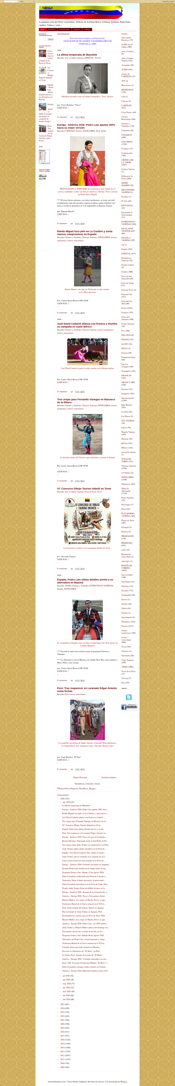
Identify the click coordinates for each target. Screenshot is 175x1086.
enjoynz (101, 1081)
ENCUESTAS (127, 205)
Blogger (124, 1081)
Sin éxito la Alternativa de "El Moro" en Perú (81, 951)
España (60, 588)
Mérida (124, 443)
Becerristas (126, 85)
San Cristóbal (127, 574)
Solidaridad (126, 595)
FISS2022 (125, 339)
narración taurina (128, 452)
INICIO (42, 29)
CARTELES (70, 130)
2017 (62, 1035)
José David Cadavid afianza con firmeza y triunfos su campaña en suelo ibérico (87, 325)
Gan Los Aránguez (125, 365)
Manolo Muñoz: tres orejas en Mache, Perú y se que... (84, 900)
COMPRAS (87, 29)
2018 (62, 1031)
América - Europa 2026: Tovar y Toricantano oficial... (84, 896)
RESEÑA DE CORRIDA (126, 566)
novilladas (125, 472)
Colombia (125, 130)
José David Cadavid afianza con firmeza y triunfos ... (83, 817)
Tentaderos (125, 621)
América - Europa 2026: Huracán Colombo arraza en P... (85, 970)
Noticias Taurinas (89, 237)
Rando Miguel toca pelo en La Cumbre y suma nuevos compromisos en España (84, 233)
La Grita (124, 411)
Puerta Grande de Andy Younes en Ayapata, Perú (82, 911)
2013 (62, 1051)
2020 (62, 1024)
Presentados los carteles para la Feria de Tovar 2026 (83, 915)
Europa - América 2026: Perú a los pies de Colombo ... (84, 837)
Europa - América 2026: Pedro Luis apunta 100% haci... (85, 809)
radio (123, 549)
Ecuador (124, 196)
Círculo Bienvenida (126, 117)
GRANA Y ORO (128, 382)
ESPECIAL (89, 57)
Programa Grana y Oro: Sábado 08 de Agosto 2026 (83, 935)
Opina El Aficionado (125, 489)
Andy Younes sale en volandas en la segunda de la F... (84, 856)
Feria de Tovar (90, 491)
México (124, 447)
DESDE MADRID (125, 184)
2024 (62, 1008)
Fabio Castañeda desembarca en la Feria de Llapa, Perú (84, 884)
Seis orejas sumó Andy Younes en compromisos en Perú (85, 844)
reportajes (125, 561)
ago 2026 (67, 802)
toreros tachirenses (105, 329)
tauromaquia (126, 617)
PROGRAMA (127, 543)
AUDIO (68, 585)
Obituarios (125, 484)
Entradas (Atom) (93, 783)
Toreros (98, 57)
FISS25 (124, 348)
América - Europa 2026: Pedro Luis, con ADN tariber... (85, 923)
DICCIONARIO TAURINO (127, 191)
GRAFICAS (126, 375)
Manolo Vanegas (128, 432)
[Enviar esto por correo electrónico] (76, 117)
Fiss (123, 330)
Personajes (125, 504)
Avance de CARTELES (126, 75)
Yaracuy (124, 678)
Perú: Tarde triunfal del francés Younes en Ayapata (83, 907)
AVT (123, 80)
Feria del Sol (126, 294)
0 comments (62, 117)
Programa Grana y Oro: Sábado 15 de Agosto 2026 (83, 872)
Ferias (123, 308)
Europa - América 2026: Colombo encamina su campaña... (86, 864)
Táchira (124, 603)
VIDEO (124, 666)
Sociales (124, 590)
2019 (62, 1027)
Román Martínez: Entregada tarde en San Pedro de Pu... (85, 840)
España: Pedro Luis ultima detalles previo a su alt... (83, 829)
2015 (62, 1043)
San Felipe (125, 581)
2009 (62, 1067)
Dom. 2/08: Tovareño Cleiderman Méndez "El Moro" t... (85, 962)
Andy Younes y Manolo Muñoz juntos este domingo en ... (85, 927)
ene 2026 (67, 999)
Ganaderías (126, 371)
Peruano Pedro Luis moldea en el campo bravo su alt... (84, 868)
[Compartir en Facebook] (82, 117)
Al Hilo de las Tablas (127, 45)
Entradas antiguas (109, 777)
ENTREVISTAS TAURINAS (101, 585)
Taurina (124, 612)
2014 (62, 1047)
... (58, 110)
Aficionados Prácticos (126, 38)
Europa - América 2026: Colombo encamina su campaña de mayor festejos (46, 112)
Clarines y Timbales (73, 237)
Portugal (125, 527)
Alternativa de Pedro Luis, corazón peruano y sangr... (84, 939)
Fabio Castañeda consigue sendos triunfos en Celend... (84, 966)
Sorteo (124, 599)
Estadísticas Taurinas (126, 259)
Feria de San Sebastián (126, 277)
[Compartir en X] (80, 117)
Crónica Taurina (128, 169)
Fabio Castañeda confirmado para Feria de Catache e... (84, 876)
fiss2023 (124, 344)
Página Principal (80, 777)
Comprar (125, 148)
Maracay (125, 438)
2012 (62, 1055)
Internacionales (127, 398)
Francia (79, 130)
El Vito (124, 201)
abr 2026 (66, 987)
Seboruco (125, 586)
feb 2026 (66, 995)
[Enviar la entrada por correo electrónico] (71, 117)
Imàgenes (125, 393)
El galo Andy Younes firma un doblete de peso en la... (84, 888)
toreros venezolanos (75, 240)
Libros (124, 427)
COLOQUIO (126, 134)
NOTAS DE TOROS (126, 460)
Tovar (99, 491)
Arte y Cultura (127, 51)
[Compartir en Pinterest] (84, 117)
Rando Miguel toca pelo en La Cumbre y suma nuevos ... (85, 813)
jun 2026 (66, 979)
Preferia (124, 531)
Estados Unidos (127, 264)
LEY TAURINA (127, 420)
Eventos (124, 271)
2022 (62, 1016)
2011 (62, 1059)
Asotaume (125, 65)
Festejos (124, 312)
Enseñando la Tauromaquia (126, 213)
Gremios (125, 389)
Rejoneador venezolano (126, 555)
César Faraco (126, 112)
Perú (98, 130)
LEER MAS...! (63, 107)
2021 (62, 1020)
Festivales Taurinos (125, 318)
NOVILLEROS (89, 130)
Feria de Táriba (127, 283)
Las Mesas (125, 416)
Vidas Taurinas (127, 660)
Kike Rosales (126, 405)
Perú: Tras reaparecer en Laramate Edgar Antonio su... (84, 833)
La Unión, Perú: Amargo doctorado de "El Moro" (82, 955)
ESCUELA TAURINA (125, 239)
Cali (123, 96)
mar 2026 (67, 991)
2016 (62, 1039)
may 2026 (67, 983)
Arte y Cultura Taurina (74, 57)
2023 (62, 1012)
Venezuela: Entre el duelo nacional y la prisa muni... (83, 880)
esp (122, 244)
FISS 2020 (125, 335)
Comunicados (127, 153)
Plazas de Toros (127, 520)
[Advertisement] (45, 218)
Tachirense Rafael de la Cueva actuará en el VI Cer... (84, 903)
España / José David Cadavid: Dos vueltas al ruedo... (83, 852)
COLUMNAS (126, 141)
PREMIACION (127, 536)
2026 (62, 798)
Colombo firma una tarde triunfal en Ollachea (81, 947)
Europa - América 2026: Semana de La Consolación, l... (85, 892)
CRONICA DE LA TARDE (127, 161)
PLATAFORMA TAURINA (128, 514)
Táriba (103, 130)
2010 (62, 1063)
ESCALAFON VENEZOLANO (128, 229)
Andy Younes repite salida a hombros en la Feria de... (84, 848)
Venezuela (125, 655)
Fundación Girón (128, 357)
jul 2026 (66, 975)
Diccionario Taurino (64, 29)
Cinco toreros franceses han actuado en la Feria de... (83, 860)
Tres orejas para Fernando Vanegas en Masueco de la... (84, 821)
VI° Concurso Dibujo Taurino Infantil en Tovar (84, 488)
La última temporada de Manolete (77, 54)
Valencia (125, 651)
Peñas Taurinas (127, 497)
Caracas (124, 101)
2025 (62, 1004)
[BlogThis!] (78, 117)
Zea (122, 682)
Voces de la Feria (128, 671)
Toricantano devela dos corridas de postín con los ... (83, 931)
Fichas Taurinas (127, 323)
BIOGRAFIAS (51, 29)
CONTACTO (77, 29)
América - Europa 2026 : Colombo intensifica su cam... (84, 959)
